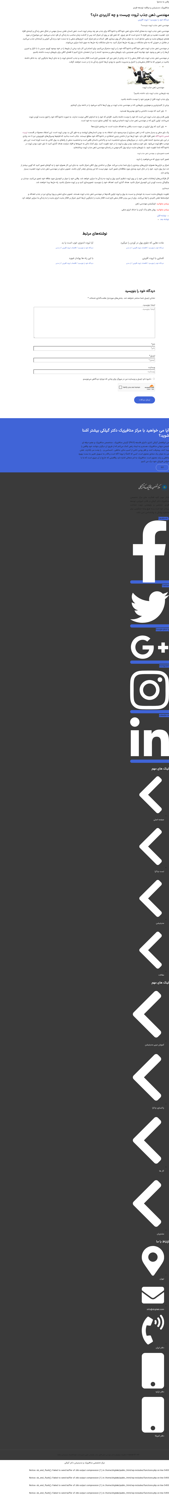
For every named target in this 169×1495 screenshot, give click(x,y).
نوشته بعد (163, 219)
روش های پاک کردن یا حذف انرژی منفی (139, 209)
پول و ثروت (110, 178)
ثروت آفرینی (143, 19)
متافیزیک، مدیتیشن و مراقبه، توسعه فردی (151, 7)
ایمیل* (152, 356)
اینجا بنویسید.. (148, 305)
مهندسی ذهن (51, 169)
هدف (60, 143)
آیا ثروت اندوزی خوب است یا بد (77, 243)
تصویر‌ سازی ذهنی (64, 194)
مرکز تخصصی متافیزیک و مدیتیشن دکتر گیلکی (84, 1462)
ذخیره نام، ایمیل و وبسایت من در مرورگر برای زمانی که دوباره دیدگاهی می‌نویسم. (117, 379)
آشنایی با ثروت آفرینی (153, 258)
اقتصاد (144, 248)
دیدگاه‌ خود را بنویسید (159, 19)
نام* (153, 344)
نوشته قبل (163, 215)
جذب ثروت (160, 99)
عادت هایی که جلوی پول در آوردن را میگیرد (142, 243)
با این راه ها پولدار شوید (81, 258)
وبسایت (151, 367)
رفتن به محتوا (163, 1)
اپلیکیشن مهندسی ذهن (145, 203)
